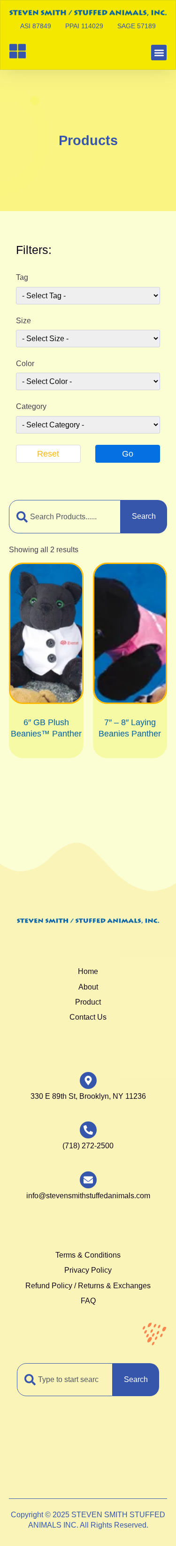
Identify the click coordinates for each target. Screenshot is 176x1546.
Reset (48, 453)
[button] (159, 52)
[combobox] (65, 516)
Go (127, 453)
